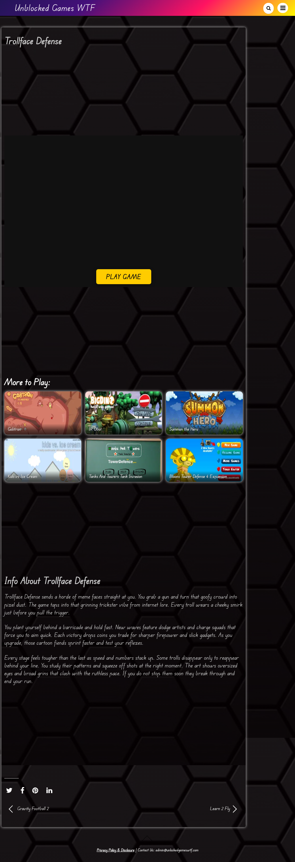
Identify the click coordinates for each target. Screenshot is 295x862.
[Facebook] (23, 790)
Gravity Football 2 (33, 808)
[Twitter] (10, 790)
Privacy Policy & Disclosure (116, 850)
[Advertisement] (123, 92)
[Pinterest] (36, 790)
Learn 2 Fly (180, 808)
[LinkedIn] (50, 790)
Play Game (123, 276)
